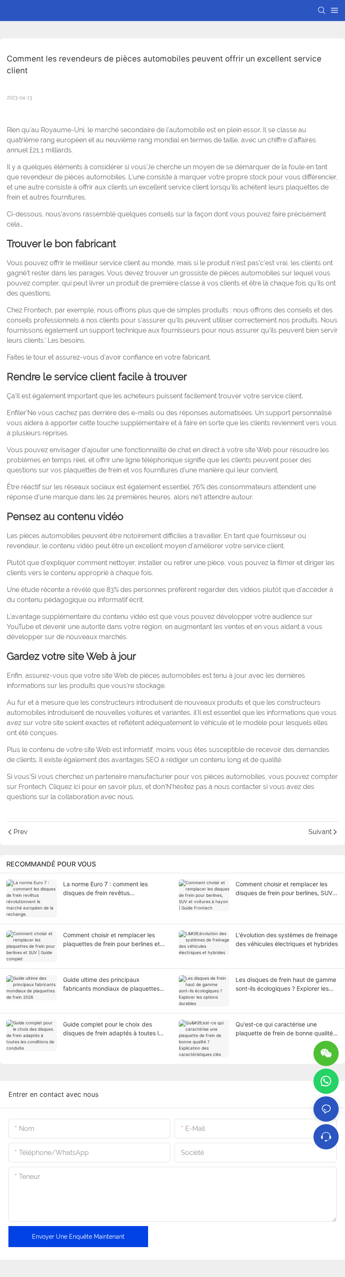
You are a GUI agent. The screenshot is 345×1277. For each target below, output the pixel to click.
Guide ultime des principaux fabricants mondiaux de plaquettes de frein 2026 (111, 984)
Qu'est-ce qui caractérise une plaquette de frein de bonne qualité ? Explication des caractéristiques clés (286, 1029)
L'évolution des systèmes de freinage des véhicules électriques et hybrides (287, 939)
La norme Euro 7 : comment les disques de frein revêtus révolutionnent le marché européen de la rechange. (111, 888)
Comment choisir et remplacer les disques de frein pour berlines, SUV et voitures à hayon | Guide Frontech (286, 888)
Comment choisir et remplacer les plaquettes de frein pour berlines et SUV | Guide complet (111, 939)
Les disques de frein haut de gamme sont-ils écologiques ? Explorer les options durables (286, 984)
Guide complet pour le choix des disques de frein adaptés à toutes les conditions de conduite (114, 1029)
